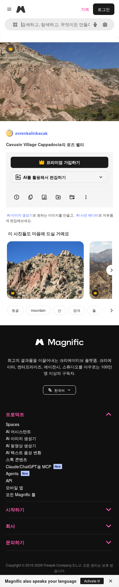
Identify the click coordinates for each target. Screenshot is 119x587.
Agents (17, 473)
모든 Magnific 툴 (21, 494)
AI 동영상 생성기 (21, 445)
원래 (33, 49)
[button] (59, 390)
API (9, 480)
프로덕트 (15, 414)
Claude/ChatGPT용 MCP (33, 466)
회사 (10, 526)
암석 (76, 310)
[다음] (111, 270)
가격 (85, 9)
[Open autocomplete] (13, 24)
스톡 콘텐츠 (16, 459)
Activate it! (92, 580)
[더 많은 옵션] (86, 197)
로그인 (104, 9)
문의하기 (15, 542)
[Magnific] (59, 343)
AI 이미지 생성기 (20, 215)
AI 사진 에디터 (87, 215)
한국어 (59, 390)
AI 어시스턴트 (18, 431)
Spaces (12, 424)
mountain (38, 310)
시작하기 (15, 509)
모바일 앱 (14, 487)
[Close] (110, 581)
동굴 (15, 310)
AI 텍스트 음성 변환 (23, 452)
